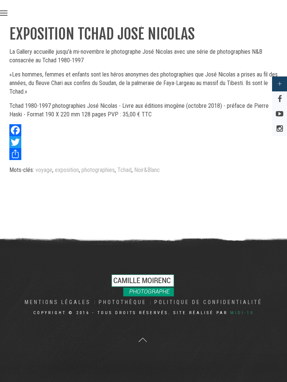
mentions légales (58, 302)
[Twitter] (143, 142)
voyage (44, 169)
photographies (98, 169)
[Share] (143, 154)
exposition (67, 169)
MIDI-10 (242, 312)
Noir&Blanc (147, 169)
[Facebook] (143, 130)
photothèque (122, 302)
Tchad (124, 169)
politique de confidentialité (208, 302)
